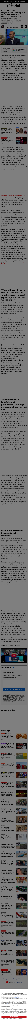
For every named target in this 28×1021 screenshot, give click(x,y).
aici (7, 1003)
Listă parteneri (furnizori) (5, 1014)
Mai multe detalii (16, 997)
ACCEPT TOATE (14, 1016)
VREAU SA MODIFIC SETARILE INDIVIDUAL (14, 1018)
